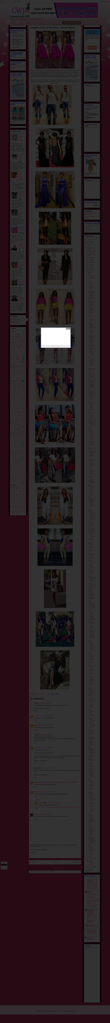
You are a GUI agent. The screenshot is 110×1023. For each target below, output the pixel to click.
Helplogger (58, 346)
